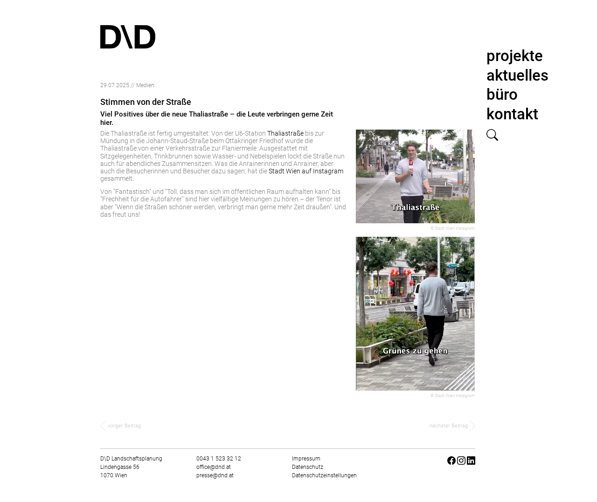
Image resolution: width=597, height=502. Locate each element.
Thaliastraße (285, 133)
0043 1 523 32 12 (218, 458)
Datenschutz (307, 467)
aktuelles (517, 75)
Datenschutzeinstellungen (324, 475)
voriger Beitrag (123, 426)
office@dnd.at (213, 467)
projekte (514, 56)
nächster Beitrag (449, 426)
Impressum (306, 458)
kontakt (512, 114)
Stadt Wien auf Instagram (306, 171)
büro (502, 94)
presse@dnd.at (215, 475)
